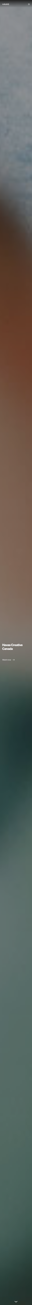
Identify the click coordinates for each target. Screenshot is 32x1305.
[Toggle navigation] (29, 4)
